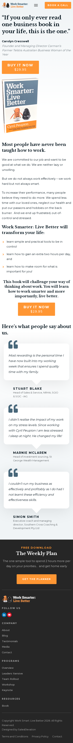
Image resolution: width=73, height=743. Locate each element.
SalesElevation (27, 729)
